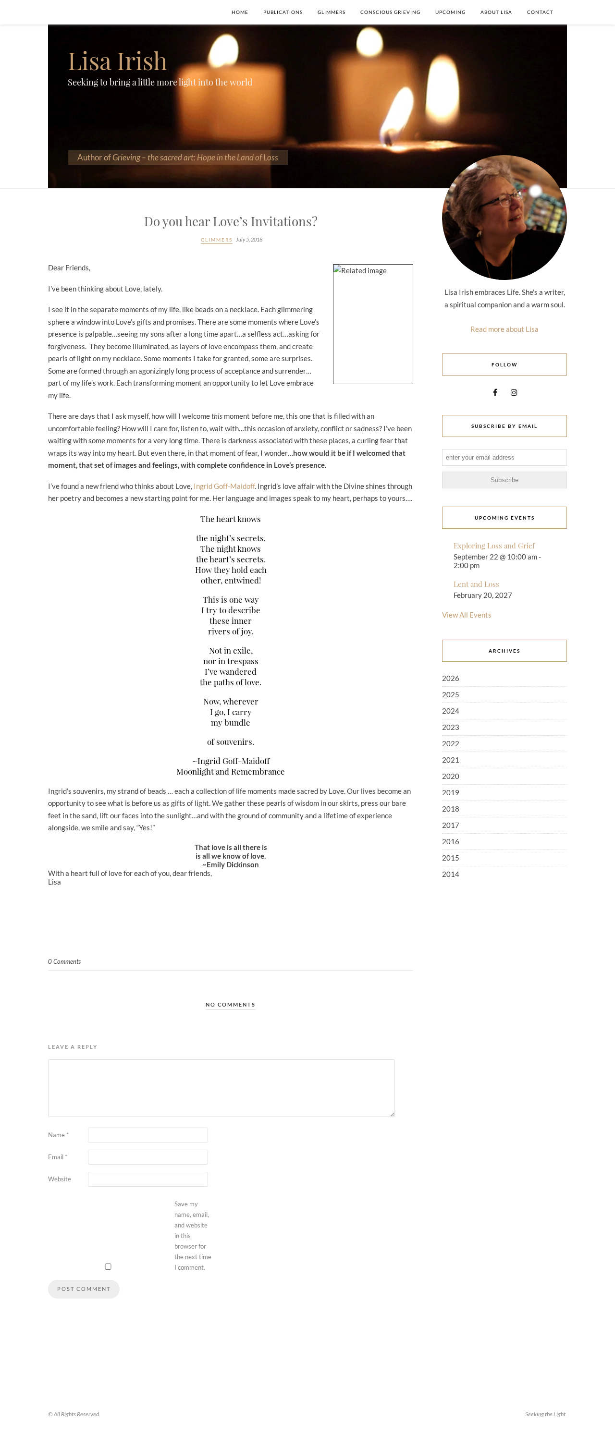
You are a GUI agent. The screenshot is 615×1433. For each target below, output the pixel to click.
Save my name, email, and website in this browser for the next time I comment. (192, 1236)
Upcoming (450, 12)
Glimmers (331, 12)
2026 (450, 678)
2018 (450, 808)
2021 (450, 759)
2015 (450, 857)
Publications (283, 12)
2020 (450, 776)
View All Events (467, 614)
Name (58, 1135)
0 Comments (64, 961)
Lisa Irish (117, 60)
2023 (450, 727)
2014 (450, 874)
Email (57, 1157)
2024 (450, 710)
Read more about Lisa (504, 329)
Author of (177, 157)
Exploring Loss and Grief (494, 545)
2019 (450, 792)
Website (59, 1179)
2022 (450, 743)
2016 (450, 841)
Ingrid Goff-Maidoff (224, 486)
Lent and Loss (476, 584)
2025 (450, 694)
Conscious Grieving (390, 12)
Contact (540, 12)
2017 (450, 825)
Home (240, 12)
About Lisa (496, 12)
